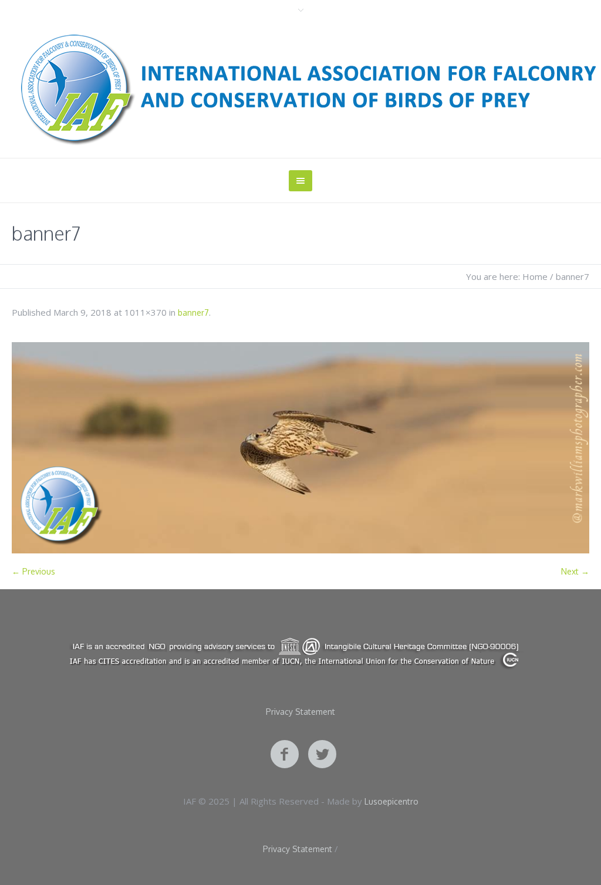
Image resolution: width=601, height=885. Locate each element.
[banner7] (300, 447)
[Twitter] (322, 754)
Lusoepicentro (391, 801)
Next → (575, 571)
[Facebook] (284, 754)
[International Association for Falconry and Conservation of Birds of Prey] (300, 653)
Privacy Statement (300, 712)
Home (535, 276)
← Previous (33, 571)
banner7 (193, 312)
